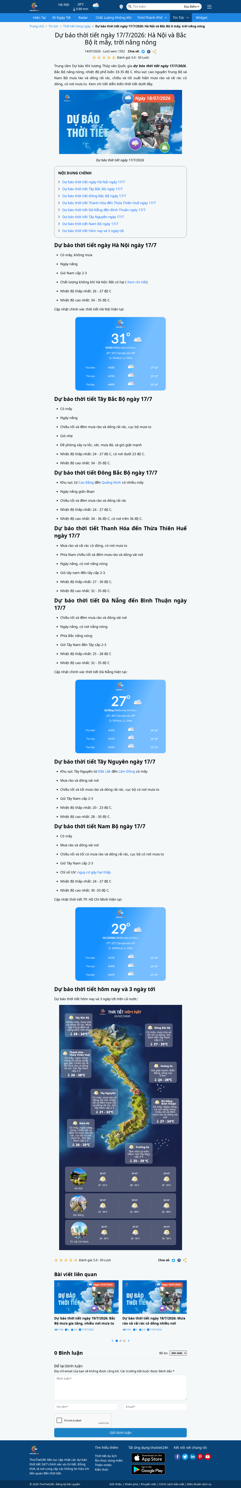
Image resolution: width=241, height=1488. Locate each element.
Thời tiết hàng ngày (77, 26)
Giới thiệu (115, 1484)
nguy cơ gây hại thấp (94, 872)
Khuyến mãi (148, 1484)
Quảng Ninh (111, 482)
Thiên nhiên (103, 1465)
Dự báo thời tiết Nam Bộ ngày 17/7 (90, 223)
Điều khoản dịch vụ (199, 1484)
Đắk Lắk (104, 771)
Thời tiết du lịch (106, 1456)
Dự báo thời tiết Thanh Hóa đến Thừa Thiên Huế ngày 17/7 (109, 203)
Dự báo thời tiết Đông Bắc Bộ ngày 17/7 (94, 196)
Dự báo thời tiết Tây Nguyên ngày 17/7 (93, 217)
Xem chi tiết (136, 282)
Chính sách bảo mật (171, 1484)
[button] (112, 1341)
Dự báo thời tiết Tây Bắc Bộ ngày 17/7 (92, 189)
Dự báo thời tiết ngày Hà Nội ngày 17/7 (93, 182)
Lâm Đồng (127, 771)
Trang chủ (37, 26)
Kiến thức (101, 1469)
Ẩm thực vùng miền (109, 1460)
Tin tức (53, 26)
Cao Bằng (86, 482)
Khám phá (131, 1484)
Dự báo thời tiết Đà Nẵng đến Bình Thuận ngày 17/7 (103, 210)
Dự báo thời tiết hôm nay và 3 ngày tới (93, 230)
